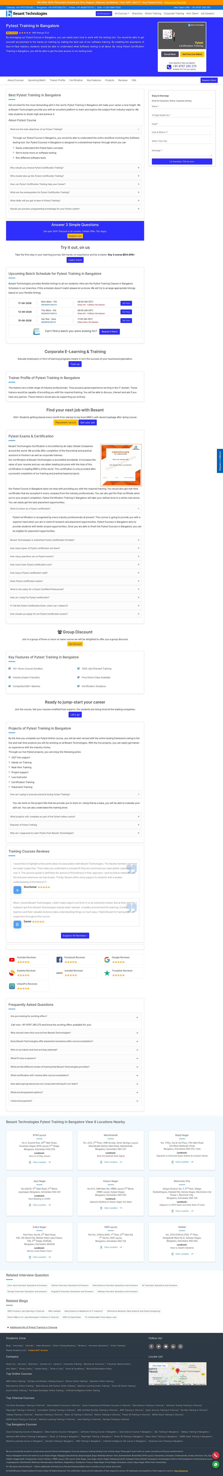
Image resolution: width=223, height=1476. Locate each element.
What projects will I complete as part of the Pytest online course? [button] (42, 816)
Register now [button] (75, 236)
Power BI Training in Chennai (135, 1414)
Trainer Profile (57, 80)
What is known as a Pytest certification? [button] (30, 508)
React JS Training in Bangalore (64, 1436)
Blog (8, 1345)
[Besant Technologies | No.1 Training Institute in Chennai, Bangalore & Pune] (27, 13)
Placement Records (175, 2)
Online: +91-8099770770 (81, 7)
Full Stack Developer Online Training (46, 1390)
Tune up (75, 364)
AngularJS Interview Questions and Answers (72, 1291)
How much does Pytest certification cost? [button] (31, 564)
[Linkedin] (173, 1346)
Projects (109, 80)
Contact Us (45, 1364)
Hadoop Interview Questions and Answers (117, 1291)
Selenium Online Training (101, 1381)
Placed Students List (15, 1350)
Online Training (153, 13)
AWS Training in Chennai (131, 1410)
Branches (137, 13)
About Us (10, 1364)
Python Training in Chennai (107, 1414)
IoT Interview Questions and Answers (159, 1285)
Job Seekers (207, 13)
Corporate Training (174, 13)
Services (22, 1364)
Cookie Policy (41, 1368)
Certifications (103, 13)
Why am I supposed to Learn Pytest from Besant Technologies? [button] (42, 833)
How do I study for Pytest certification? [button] (29, 597)
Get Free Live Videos (192, 54)
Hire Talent (192, 13)
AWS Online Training (15, 1381)
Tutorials (29, 1345)
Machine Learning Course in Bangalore (24, 1441)
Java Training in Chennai (88, 1419)
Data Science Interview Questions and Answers (115, 1285)
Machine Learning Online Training (93, 1386)
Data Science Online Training (19, 1386)
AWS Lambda (54, 1311)
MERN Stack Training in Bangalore (195, 1436)
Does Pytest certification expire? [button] (26, 581)
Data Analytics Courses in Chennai (63, 1405)
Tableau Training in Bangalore (195, 1432)
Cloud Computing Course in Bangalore (24, 1432)
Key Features (94, 80)
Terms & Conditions (74, 1368)
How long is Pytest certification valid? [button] (29, 572)
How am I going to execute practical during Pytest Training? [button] (40, 794)
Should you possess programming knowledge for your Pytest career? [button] (45, 208)
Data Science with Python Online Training (55, 1386)
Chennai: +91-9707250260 (20, 7)
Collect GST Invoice (38, 1350)
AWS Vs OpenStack (72, 1317)
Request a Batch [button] (109, 331)
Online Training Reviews (64, 1345)
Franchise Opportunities (118, 1364)
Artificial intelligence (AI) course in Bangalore (124, 1441)
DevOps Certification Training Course (45, 1381)
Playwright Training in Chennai (20, 1410)
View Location (39, 1162)
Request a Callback (220, 461)
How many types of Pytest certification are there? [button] (35, 548)
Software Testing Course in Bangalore (99, 1432)
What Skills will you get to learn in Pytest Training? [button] (35, 200)
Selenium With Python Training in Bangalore (26, 1436)
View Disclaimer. (181, 1471)
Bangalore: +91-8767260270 (51, 7)
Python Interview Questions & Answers (70, 1285)
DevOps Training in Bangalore (59, 1441)
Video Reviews (43, 1345)
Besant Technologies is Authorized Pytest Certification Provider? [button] (42, 540)
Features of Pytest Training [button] (23, 824)
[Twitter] (158, 1346)
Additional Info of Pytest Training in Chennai (33, 1327)
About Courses (16, 80)
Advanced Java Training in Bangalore (165, 1441)
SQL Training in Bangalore (166, 1432)
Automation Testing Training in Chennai (55, 1410)
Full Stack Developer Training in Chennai (25, 1405)
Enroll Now (170, 54)
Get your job (87, 422)
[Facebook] (151, 1346)
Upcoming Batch (37, 80)
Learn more (75, 259)
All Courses (121, 13)
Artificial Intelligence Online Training (83, 1390)
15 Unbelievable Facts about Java (101, 1317)
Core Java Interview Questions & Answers (27, 1285)
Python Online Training (76, 1381)
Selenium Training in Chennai (48, 1414)
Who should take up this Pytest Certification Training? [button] (37, 176)
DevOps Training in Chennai (194, 1410)
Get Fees (126, 303)
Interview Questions (98, 1345)
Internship (17, 1345)
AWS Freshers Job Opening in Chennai (25, 1311)
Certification (76, 80)
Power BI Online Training (123, 1386)
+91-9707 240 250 (200, 7)
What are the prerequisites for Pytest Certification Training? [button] (39, 192)
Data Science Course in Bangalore (135, 1432)
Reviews (123, 80)
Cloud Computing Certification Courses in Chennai (106, 1405)
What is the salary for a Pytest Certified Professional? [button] (37, 589)
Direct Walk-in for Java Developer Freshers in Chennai (33, 1317)
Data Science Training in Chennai (147, 1405)
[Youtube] (166, 1346)
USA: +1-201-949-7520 (109, 7)
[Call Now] (215, 1455)
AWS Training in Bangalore (88, 1441)
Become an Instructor (94, 1364)
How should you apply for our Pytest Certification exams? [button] (39, 614)
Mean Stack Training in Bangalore (161, 1436)
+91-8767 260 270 (184, 66)
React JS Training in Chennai (78, 1414)
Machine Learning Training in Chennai (56, 1419)
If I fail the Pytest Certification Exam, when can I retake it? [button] (39, 605)
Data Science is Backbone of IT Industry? (83, 1311)
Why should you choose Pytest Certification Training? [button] (36, 167)
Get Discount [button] (75, 644)
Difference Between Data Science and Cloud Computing (133, 1311)
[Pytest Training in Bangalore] (182, 35)
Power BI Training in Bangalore (128, 1436)
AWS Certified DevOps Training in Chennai (97, 1410)
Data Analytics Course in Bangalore (61, 1432)
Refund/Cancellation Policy (99, 1368)
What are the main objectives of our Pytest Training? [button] (36, 129)
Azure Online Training (16, 1390)
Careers (57, 1364)
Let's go (75, 714)
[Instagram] (180, 1346)
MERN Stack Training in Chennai (21, 1419)
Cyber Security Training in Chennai (161, 1410)
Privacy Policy (25, 1368)
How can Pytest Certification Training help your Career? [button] (37, 184)
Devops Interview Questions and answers (27, 1291)
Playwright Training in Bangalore (96, 1436)
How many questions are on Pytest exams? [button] (32, 556)
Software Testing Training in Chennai (183, 1405)
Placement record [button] (66, 422)
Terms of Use (56, 1368)
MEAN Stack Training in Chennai (167, 1414)
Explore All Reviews (74, 935)
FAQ (134, 80)
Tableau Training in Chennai (19, 1414)
